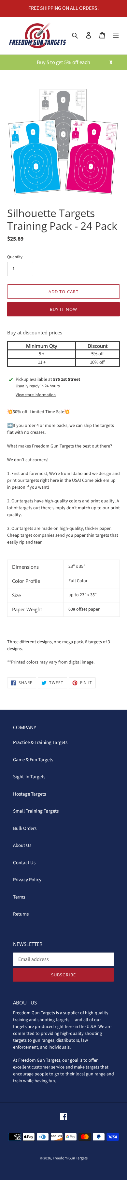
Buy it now (63, 309)
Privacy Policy (27, 879)
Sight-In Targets (29, 776)
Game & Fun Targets (33, 759)
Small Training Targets (36, 811)
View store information (36, 395)
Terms (19, 897)
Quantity (14, 257)
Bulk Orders (24, 828)
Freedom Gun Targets (70, 1158)
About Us (22, 845)
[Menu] (116, 35)
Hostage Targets (29, 794)
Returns (21, 914)
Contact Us (24, 862)
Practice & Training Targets (40, 742)
